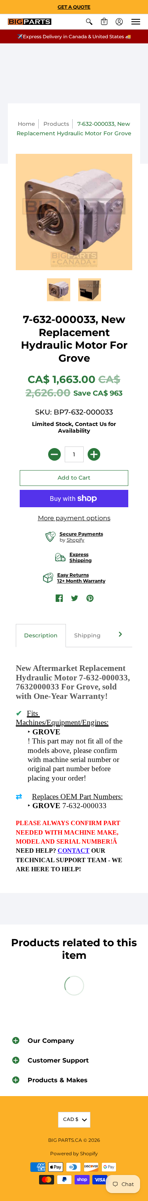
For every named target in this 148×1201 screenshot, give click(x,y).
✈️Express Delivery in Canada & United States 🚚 (74, 36)
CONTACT (74, 850)
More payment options (74, 518)
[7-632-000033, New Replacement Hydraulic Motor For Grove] (58, 289)
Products (56, 123)
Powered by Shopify (74, 1153)
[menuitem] (89, 21)
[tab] (41, 636)
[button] (89, 21)
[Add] (94, 454)
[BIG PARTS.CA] (29, 22)
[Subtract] (54, 454)
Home (26, 123)
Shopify (75, 540)
